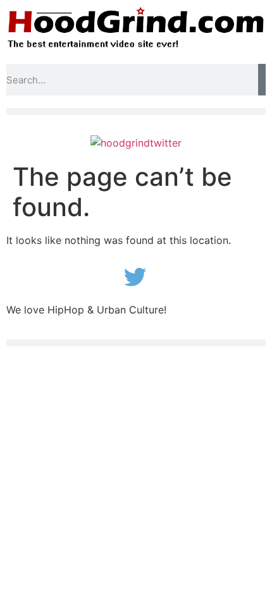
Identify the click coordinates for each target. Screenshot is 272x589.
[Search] (262, 79)
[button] (136, 111)
